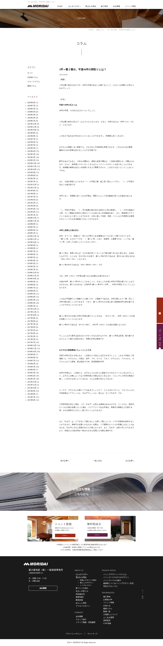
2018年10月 (31, 279)
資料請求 (160, 310)
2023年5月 (31, 148)
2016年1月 (31, 379)
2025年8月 (31, 136)
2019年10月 (31, 242)
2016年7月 (31, 361)
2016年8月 (31, 358)
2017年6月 (31, 327)
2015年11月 (31, 385)
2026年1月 (31, 121)
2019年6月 (31, 254)
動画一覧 (106, 611)
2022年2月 (31, 178)
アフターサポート (83, 606)
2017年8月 (31, 321)
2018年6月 (31, 291)
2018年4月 (31, 297)
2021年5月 (31, 203)
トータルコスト (86, 585)
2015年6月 (31, 400)
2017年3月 (31, 336)
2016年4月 (31, 370)
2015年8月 (31, 394)
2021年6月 (31, 200)
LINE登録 (107, 623)
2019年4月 (31, 260)
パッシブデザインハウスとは (114, 574)
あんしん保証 (81, 603)
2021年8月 (31, 194)
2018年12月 (31, 273)
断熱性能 (79, 600)
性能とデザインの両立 (88, 580)
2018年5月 (31, 294)
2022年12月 (31, 163)
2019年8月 (31, 248)
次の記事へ (129, 461)
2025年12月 (31, 124)
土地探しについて (110, 614)
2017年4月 (31, 333)
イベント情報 (130, 6)
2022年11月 (31, 166)
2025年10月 (31, 130)
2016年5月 (31, 367)
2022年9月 (31, 172)
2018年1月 (31, 306)
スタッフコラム (33, 82)
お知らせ (106, 606)
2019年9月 (31, 245)
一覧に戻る (97, 461)
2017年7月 (31, 324)
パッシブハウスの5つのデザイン (116, 577)
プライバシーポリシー (74, 634)
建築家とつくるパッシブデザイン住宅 (118, 583)
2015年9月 (31, 391)
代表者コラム (32, 77)
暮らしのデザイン (86, 583)
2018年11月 (31, 276)
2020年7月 (31, 227)
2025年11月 (31, 127)
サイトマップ (92, 634)
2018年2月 (31, 303)
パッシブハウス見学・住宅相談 (160, 336)
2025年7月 (31, 139)
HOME (60, 6)
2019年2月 (31, 266)
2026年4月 (31, 112)
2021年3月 (31, 209)
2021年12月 (31, 185)
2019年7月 (31, 251)
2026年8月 (31, 103)
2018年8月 (31, 285)
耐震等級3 (80, 597)
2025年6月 (31, 142)
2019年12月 (31, 236)
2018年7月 (31, 288)
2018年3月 (31, 300)
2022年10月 (31, 169)
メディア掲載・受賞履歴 (85, 622)
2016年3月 (31, 373)
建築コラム (31, 86)
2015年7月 (31, 397)
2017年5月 (31, 330)
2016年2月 (31, 376)
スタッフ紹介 (81, 619)
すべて (30, 73)
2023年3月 (31, 154)
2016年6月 (31, 364)
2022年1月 (31, 182)
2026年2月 (31, 118)
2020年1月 (31, 233)
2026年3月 (31, 115)
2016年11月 (31, 348)
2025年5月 (31, 145)
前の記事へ (64, 461)
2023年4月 (31, 151)
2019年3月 (31, 263)
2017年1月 (31, 342)
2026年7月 (31, 106)
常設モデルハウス (110, 586)
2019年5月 (31, 257)
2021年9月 (31, 191)
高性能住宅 (80, 594)
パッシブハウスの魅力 (112, 580)
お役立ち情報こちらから (81, 492)
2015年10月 (31, 388)
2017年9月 (31, 318)
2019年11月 (31, 239)
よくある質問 (108, 617)
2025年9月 (31, 133)
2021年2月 (31, 212)
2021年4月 (31, 206)
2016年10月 (31, 352)
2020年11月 (31, 221)
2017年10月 (31, 315)
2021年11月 (31, 188)
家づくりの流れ (82, 588)
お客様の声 (107, 600)
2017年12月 (31, 309)
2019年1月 (31, 270)
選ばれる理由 (90, 6)
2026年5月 (31, 109)
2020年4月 (31, 230)
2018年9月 (31, 282)
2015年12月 (31, 382)
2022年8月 (31, 175)
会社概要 (116, 6)
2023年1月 (31, 160)
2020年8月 (31, 224)
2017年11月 (31, 312)
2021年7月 (31, 197)
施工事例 (104, 6)
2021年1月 (31, 215)
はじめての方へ (74, 6)
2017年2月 (31, 339)
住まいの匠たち (82, 591)
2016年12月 (31, 345)
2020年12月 (31, 218)
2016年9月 (31, 354)
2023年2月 (31, 157)
